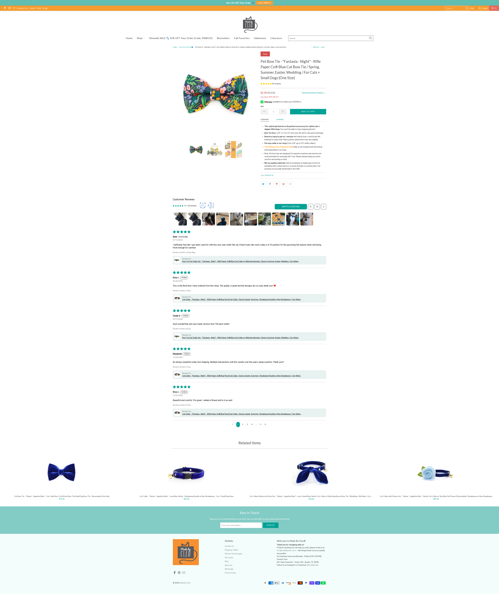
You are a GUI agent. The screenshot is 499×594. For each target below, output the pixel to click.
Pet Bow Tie (269, 175)
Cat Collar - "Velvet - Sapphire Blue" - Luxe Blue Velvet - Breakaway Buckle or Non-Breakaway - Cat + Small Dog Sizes (186, 473)
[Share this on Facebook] (270, 184)
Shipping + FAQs (231, 550)
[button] (266, 84)
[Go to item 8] (278, 219)
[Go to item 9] (292, 219)
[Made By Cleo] (249, 24)
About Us (228, 565)
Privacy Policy (230, 573)
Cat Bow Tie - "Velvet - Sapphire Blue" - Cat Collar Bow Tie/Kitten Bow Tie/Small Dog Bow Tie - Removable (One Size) (61, 473)
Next (323, 47)
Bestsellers (223, 38)
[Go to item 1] (180, 219)
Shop (140, 38)
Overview (265, 119)
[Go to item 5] (236, 219)
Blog (45, 8)
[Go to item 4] (222, 219)
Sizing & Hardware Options (313, 93)
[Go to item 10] (306, 219)
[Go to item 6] (250, 219)
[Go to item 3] (208, 219)
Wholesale (229, 569)
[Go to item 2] (194, 219)
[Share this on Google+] (283, 184)
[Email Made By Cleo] (13, 8)
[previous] (177, 94)
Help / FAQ (35, 8)
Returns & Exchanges (233, 554)
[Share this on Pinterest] (277, 184)
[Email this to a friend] (290, 184)
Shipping (280, 119)
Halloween (260, 38)
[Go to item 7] (264, 219)
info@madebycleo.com (286, 550)
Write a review (291, 206)
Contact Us (22, 8)
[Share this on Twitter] (263, 184)
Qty (262, 106)
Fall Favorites (242, 38)
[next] (253, 94)
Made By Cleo (185, 583)
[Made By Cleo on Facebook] (4, 8)
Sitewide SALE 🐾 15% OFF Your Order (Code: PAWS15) (181, 38)
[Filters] (317, 206)
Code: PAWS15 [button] (264, 3)
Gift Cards (229, 558)
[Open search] (310, 206)
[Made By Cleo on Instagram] (9, 8)
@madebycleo (313, 565)
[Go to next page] (266, 424)
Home (129, 38)
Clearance (276, 38)
